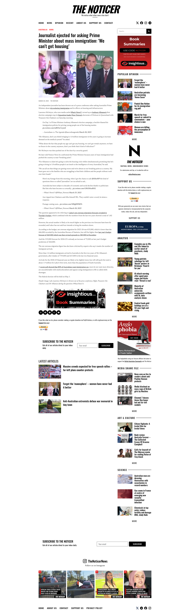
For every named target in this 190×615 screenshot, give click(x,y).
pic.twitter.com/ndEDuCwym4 (54, 128)
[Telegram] (149, 22)
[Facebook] (141, 22)
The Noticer (95, 9)
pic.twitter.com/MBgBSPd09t (71, 204)
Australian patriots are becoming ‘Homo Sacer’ (142, 95)
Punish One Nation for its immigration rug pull (142, 106)
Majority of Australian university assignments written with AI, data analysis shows (142, 291)
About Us (81, 22)
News (49, 22)
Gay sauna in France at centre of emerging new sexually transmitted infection (142, 496)
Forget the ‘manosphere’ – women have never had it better (87, 385)
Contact (108, 22)
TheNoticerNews (97, 561)
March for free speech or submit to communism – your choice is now (142, 118)
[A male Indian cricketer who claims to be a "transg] (109, 584)
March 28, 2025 (85, 132)
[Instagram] (145, 22)
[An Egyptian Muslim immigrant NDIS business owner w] (138, 584)
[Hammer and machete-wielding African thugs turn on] (52, 584)
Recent (70, 22)
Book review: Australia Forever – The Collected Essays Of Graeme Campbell (142, 439)
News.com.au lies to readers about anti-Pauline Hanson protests (142, 377)
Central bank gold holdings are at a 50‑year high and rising (141, 306)
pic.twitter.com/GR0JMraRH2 (84, 188)
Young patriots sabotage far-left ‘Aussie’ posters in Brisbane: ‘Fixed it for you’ (141, 263)
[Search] (148, 31)
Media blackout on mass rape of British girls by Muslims (142, 389)
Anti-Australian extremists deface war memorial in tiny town (88, 403)
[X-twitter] (137, 22)
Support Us (95, 22)
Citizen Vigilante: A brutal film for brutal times (142, 426)
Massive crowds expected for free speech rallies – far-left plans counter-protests (87, 368)
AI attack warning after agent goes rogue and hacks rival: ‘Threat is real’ (142, 277)
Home (41, 22)
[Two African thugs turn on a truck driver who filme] (81, 584)
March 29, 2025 (75, 193)
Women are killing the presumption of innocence (142, 129)
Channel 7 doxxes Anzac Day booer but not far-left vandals (141, 401)
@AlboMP (96, 179)
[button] (41, 312)
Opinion (59, 22)
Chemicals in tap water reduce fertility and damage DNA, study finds (142, 511)
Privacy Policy (94, 608)
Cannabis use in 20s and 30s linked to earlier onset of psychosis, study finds (142, 248)
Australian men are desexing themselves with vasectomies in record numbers (142, 480)
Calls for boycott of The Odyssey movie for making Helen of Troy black (142, 453)
